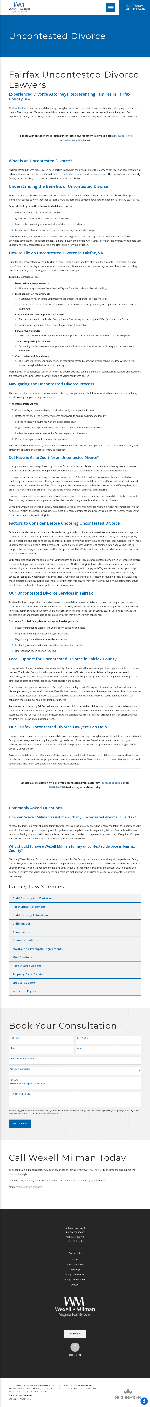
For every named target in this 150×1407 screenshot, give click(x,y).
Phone (13, 1048)
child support (76, 174)
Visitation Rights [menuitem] (24, 991)
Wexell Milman (19, 108)
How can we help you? (20, 1094)
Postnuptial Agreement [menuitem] (29, 906)
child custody (61, 174)
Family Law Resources (75, 1279)
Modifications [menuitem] (22, 957)
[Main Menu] (110, 7)
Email (79, 1048)
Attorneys (75, 1269)
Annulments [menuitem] (21, 932)
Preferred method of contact (23, 1058)
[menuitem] (75, 1259)
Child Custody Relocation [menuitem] (30, 915)
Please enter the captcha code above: (28, 1083)
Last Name (82, 1038)
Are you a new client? (20, 1069)
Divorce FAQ (75, 1333)
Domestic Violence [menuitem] (26, 940)
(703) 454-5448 (135, 9)
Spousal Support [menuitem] (24, 982)
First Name (15, 1038)
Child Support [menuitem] (22, 923)
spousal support (98, 174)
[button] (144, 1401)
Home (75, 1259)
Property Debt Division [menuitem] (29, 974)
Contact (75, 1284)
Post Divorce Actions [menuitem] (27, 966)
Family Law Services (75, 1274)
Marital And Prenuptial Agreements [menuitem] (38, 949)
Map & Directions (75, 1236)
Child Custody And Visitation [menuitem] (33, 898)
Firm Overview (75, 1264)
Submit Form (20, 1123)
